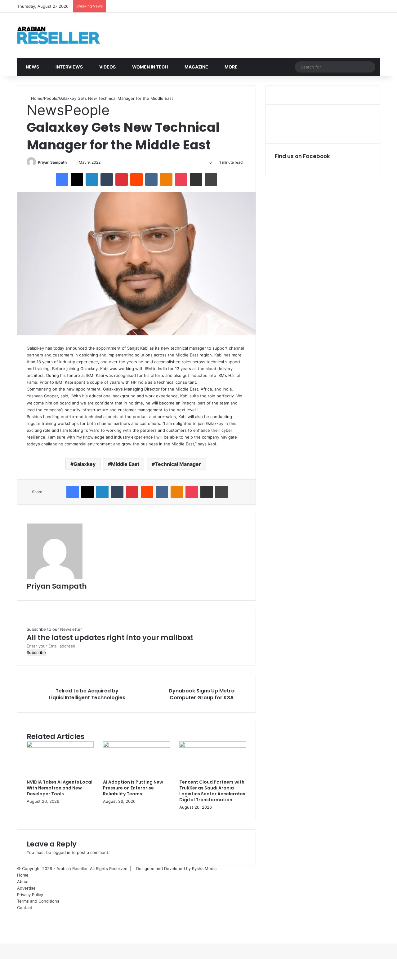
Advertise (26, 888)
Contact (24, 907)
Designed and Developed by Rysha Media (176, 868)
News (32, 66)
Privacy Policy (30, 894)
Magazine (196, 66)
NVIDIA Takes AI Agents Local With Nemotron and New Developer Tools (59, 788)
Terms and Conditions (38, 901)
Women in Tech (149, 66)
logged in (61, 852)
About (23, 881)
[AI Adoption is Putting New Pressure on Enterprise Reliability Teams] (136, 746)
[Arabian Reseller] (63, 35)
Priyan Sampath (52, 162)
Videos (107, 66)
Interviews (69, 66)
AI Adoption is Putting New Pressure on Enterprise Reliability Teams (133, 788)
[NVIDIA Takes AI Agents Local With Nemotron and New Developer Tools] (60, 746)
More (231, 66)
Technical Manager (178, 464)
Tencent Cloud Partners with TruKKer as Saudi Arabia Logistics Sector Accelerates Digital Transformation (212, 791)
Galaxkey (85, 464)
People (50, 98)
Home (36, 98)
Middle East (125, 464)
